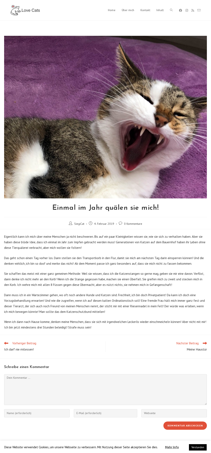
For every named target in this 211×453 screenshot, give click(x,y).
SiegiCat (79, 224)
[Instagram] (187, 10)
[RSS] (193, 10)
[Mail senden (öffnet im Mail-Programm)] (199, 10)
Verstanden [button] (197, 447)
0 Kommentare (133, 224)
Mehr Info (172, 447)
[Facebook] (180, 10)
